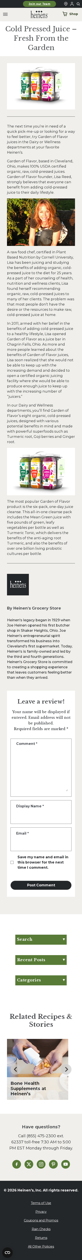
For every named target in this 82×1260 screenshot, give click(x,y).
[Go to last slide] (15, 1069)
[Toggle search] (78, 4)
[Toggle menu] (5, 14)
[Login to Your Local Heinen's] (72, 4)
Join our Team (39, 3)
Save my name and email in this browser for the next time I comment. (42, 862)
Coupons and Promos (41, 1220)
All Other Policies (41, 1246)
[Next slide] (66, 1069)
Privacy (41, 1212)
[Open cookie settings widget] (7, 1252)
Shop (73, 14)
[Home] (35, 14)
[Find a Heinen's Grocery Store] (66, 4)
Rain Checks (41, 1229)
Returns (41, 1238)
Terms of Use (41, 1203)
